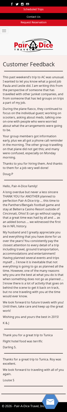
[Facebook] (12, 4)
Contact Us (33, 16)
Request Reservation (34, 22)
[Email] (27, 4)
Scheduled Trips (33, 9)
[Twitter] (17, 4)
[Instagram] (22, 4)
